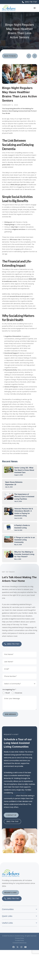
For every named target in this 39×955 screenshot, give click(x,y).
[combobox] (19, 683)
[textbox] (18, 683)
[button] (34, 8)
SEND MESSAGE (10, 714)
